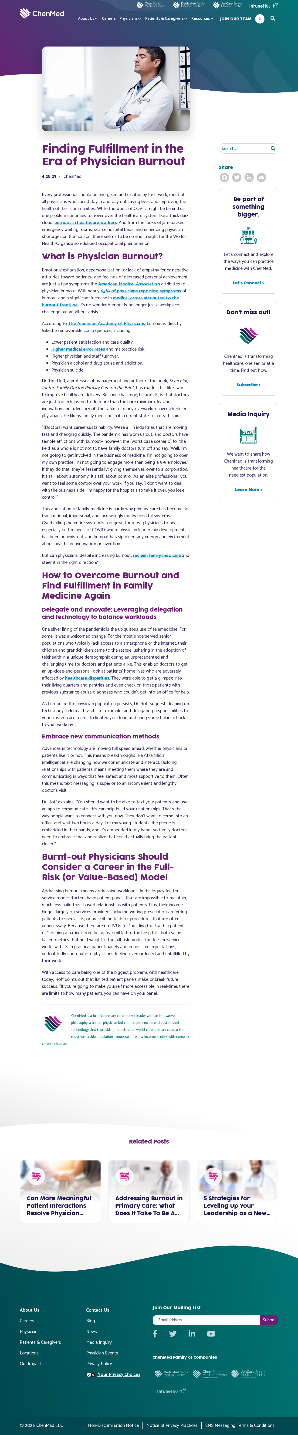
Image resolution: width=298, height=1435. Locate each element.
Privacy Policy (99, 1364)
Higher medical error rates (78, 349)
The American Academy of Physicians (106, 324)
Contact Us (97, 1310)
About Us (86, 19)
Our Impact (30, 1364)
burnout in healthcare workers (85, 223)
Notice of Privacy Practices (172, 1425)
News (91, 1332)
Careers (109, 19)
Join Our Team (235, 19)
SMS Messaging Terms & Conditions (239, 1425)
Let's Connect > (248, 283)
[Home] (42, 13)
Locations (29, 1353)
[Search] (273, 149)
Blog (90, 1321)
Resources (200, 19)
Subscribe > (249, 385)
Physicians (128, 19)
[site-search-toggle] (273, 19)
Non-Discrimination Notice (113, 1425)
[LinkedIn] (250, 177)
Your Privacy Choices (118, 1374)
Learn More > (248, 490)
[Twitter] (237, 177)
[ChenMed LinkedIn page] (192, 1334)
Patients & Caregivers (164, 19)
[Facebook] (225, 177)
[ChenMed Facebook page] (154, 1334)
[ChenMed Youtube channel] (211, 1334)
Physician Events (102, 1353)
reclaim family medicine (157, 555)
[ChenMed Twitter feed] (172, 1334)
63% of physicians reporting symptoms (141, 291)
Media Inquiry (99, 1342)
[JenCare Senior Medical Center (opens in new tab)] (227, 5)
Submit (269, 1320)
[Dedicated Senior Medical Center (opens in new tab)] (187, 5)
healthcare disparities (87, 678)
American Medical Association (129, 284)
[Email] (262, 177)
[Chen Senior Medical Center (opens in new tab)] (151, 5)
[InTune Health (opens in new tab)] (263, 5)
